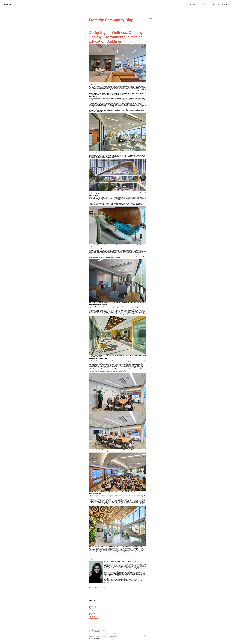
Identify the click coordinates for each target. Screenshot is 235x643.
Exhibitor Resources (93, 605)
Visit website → (107, 582)
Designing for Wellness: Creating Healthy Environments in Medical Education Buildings (116, 36)
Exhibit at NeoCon (93, 606)
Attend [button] (194, 4)
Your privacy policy (93, 613)
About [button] (191, 4)
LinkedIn (104, 587)
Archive (150, 18)
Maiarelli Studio (96, 638)
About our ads (92, 609)
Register (228, 4)
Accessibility (91, 612)
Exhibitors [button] (199, 4)
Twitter (99, 587)
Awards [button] (220, 4)
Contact (90, 614)
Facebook (95, 587)
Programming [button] (205, 4)
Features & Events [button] (213, 4)
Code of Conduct (92, 607)
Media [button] (223, 4)
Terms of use (91, 610)
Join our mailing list (94, 618)
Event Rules (91, 608)
